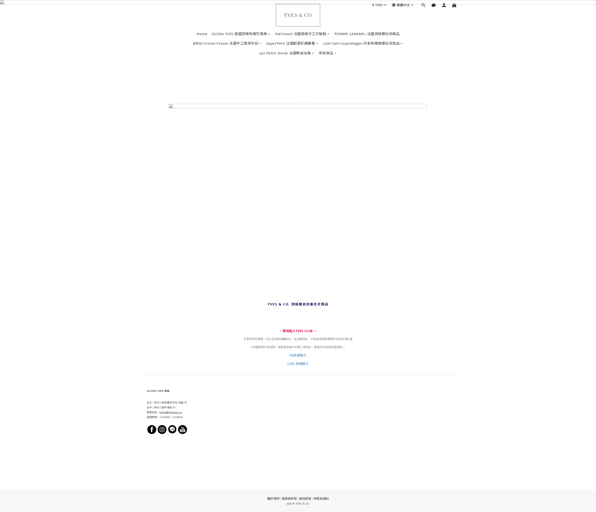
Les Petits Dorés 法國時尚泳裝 (285, 53)
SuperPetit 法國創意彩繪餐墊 (290, 43)
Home (201, 33)
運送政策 (305, 498)
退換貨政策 (289, 498)
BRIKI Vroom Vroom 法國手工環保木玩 (225, 43)
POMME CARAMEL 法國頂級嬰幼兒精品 (367, 33)
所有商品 (326, 53)
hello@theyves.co (170, 412)
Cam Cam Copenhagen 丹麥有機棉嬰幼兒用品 (361, 43)
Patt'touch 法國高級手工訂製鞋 (300, 33)
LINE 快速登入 (298, 363)
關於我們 (273, 498)
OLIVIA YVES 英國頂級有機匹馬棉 (239, 33)
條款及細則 (321, 498)
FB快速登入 (298, 355)
